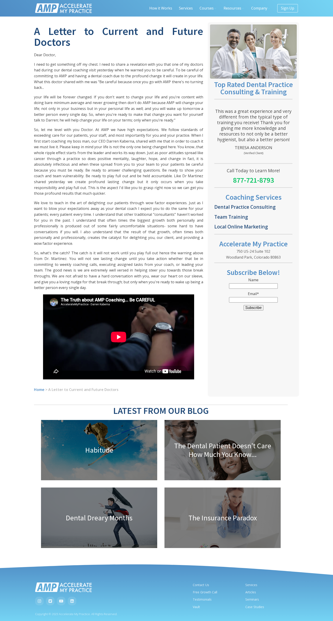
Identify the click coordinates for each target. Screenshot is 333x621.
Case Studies (254, 607)
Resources (232, 8)
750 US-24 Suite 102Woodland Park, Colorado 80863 (253, 254)
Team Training (231, 216)
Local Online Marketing (241, 226)
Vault (196, 607)
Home (39, 389)
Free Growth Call (205, 592)
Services (186, 8)
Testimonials (202, 599)
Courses (207, 8)
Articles (250, 592)
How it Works (160, 8)
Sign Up (287, 8)
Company (259, 8)
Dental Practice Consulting (245, 207)
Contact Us (201, 585)
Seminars (252, 599)
